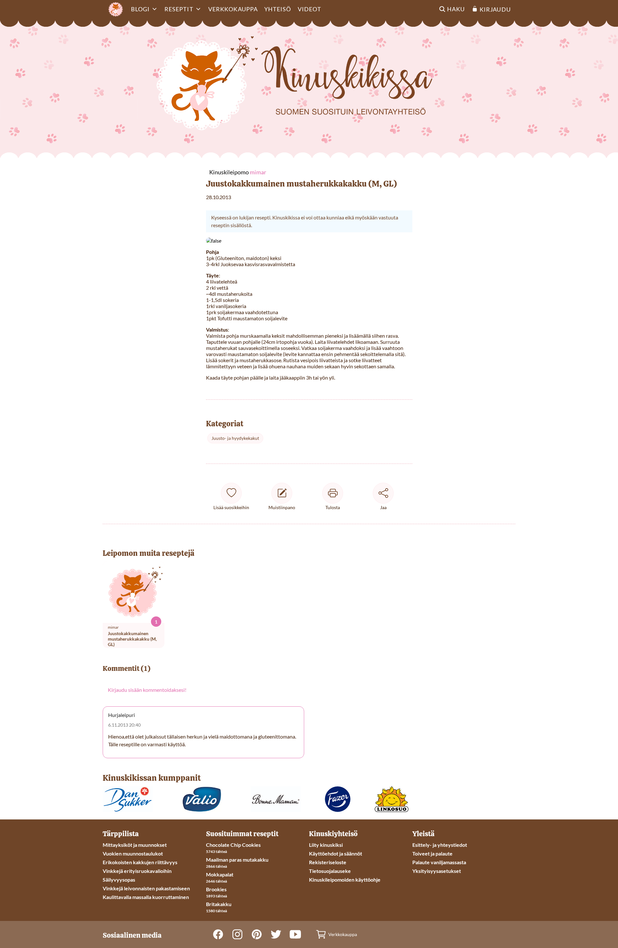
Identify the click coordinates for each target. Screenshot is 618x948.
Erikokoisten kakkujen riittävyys (140, 862)
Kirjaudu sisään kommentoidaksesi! (147, 690)
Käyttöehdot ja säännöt (335, 853)
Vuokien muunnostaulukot (133, 853)
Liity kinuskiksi (326, 845)
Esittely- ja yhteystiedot (439, 845)
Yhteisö (277, 9)
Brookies (216, 889)
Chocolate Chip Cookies (233, 845)
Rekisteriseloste (327, 862)
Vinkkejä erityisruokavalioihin (137, 871)
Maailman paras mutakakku (237, 859)
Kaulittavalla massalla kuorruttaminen (146, 897)
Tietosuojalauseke (330, 871)
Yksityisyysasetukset (436, 871)
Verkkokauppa (233, 9)
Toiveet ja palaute (432, 853)
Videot (309, 9)
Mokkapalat (219, 874)
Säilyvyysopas (119, 879)
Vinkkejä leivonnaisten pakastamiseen (146, 888)
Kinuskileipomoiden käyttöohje (344, 879)
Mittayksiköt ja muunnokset (135, 845)
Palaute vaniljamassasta (439, 862)
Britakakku (218, 904)
